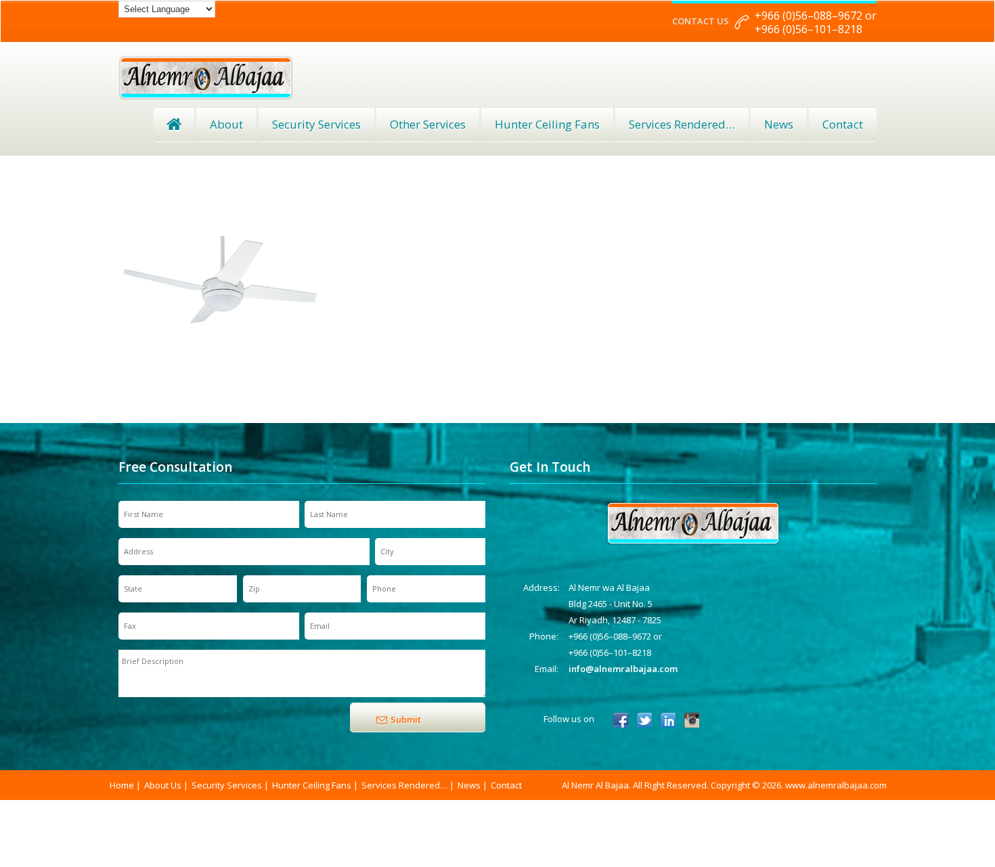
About (226, 124)
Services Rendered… (404, 785)
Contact (842, 124)
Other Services (428, 124)
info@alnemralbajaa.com (623, 669)
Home (174, 124)
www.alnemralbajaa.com (836, 785)
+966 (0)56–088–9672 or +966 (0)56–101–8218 (816, 22)
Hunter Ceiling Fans (547, 124)
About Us (162, 785)
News (778, 124)
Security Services (316, 124)
